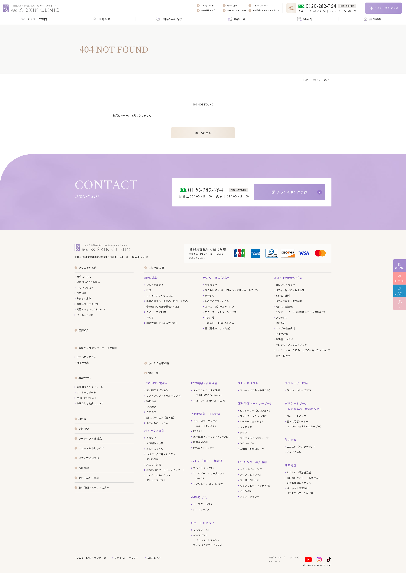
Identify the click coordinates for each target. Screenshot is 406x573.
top (305, 79)
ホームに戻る (203, 133)
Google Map (138, 257)
